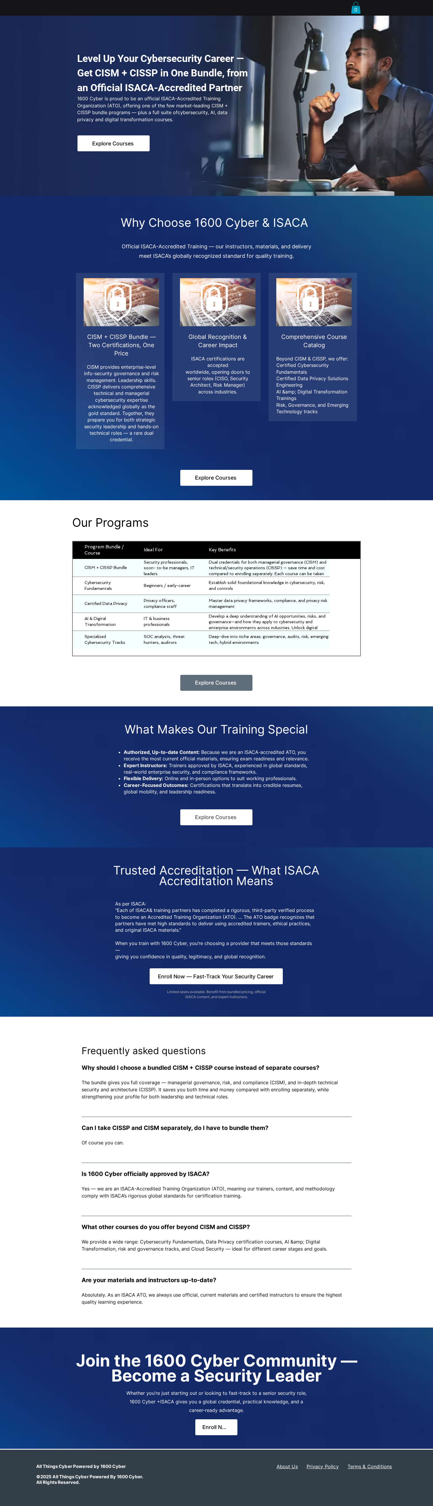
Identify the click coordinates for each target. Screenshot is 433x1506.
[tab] (216, 1189)
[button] (356, 8)
